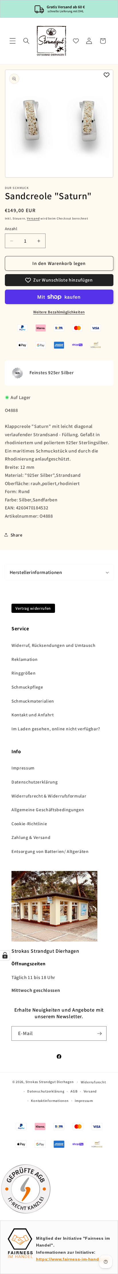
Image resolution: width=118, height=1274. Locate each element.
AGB (73, 1091)
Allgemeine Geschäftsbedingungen (47, 809)
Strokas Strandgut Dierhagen (49, 1082)
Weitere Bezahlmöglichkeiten (59, 312)
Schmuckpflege (27, 687)
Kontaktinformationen (49, 1100)
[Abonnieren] (99, 1033)
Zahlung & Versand (30, 837)
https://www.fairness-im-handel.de (72, 1259)
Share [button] (17, 535)
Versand (33, 218)
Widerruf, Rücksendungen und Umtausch (53, 645)
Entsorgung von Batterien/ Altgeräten (50, 851)
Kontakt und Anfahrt (32, 714)
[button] (12, 41)
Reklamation (24, 659)
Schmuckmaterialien (32, 701)
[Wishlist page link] (76, 41)
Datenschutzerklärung (34, 782)
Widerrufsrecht (93, 1082)
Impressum (23, 768)
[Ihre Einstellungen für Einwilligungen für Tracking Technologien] (5, 955)
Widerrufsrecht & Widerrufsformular (48, 796)
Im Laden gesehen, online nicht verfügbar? (55, 728)
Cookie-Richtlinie (29, 823)
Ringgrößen (23, 673)
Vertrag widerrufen (33, 608)
